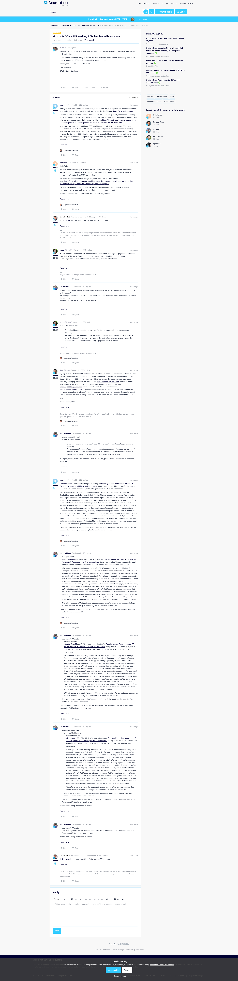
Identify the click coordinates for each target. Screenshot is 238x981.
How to (150, 97)
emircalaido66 (65, 287)
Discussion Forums (68, 25)
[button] (164, 11)
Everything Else (152, 66)
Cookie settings (118, 950)
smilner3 (156, 129)
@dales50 (66, 220)
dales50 (63, 48)
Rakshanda (157, 115)
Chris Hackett (65, 217)
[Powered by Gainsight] (119, 944)
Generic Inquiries (154, 101)
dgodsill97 (157, 144)
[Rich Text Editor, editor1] (95, 914)
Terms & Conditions (102, 950)
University (143, 3)
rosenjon (63, 105)
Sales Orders (169, 101)
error (172, 97)
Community (185, 3)
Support (156, 3)
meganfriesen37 (66, 250)
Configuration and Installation (89, 25)
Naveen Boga (158, 122)
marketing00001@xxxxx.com (108, 382)
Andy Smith (64, 163)
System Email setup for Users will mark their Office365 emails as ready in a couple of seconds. (164, 50)
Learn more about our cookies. (162, 965)
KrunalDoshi (158, 136)
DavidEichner (65, 370)
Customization (161, 97)
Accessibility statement (135, 950)
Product (170, 3)
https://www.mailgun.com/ (123, 111)
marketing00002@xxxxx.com (71, 389)
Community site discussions (157, 44)
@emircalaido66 (66, 484)
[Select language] (151, 11)
